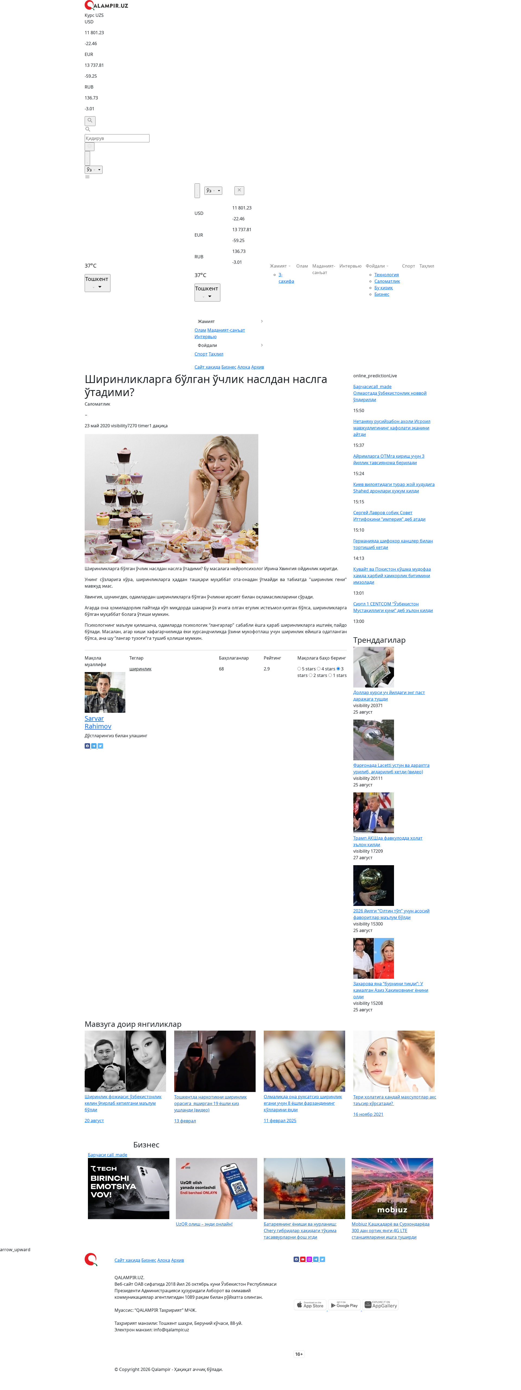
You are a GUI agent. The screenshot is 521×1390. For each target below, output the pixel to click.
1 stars (340, 675)
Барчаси (372, 387)
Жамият (206, 321)
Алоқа (243, 367)
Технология (386, 275)
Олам (200, 330)
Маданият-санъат (226, 330)
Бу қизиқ (383, 288)
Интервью (206, 337)
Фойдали (207, 345)
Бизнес (228, 367)
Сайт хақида (207, 367)
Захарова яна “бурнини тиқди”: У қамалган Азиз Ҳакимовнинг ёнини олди (390, 990)
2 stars (320, 675)
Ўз (90, 170)
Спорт (201, 354)
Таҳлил (216, 354)
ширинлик (140, 669)
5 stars (309, 669)
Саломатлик (387, 281)
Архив (257, 367)
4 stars (328, 669)
